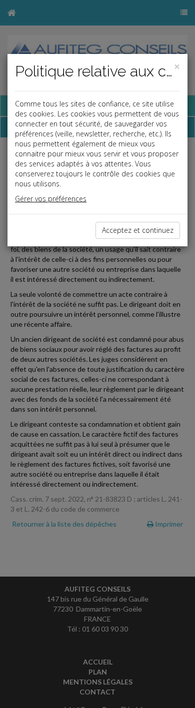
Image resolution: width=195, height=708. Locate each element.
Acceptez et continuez (138, 230)
